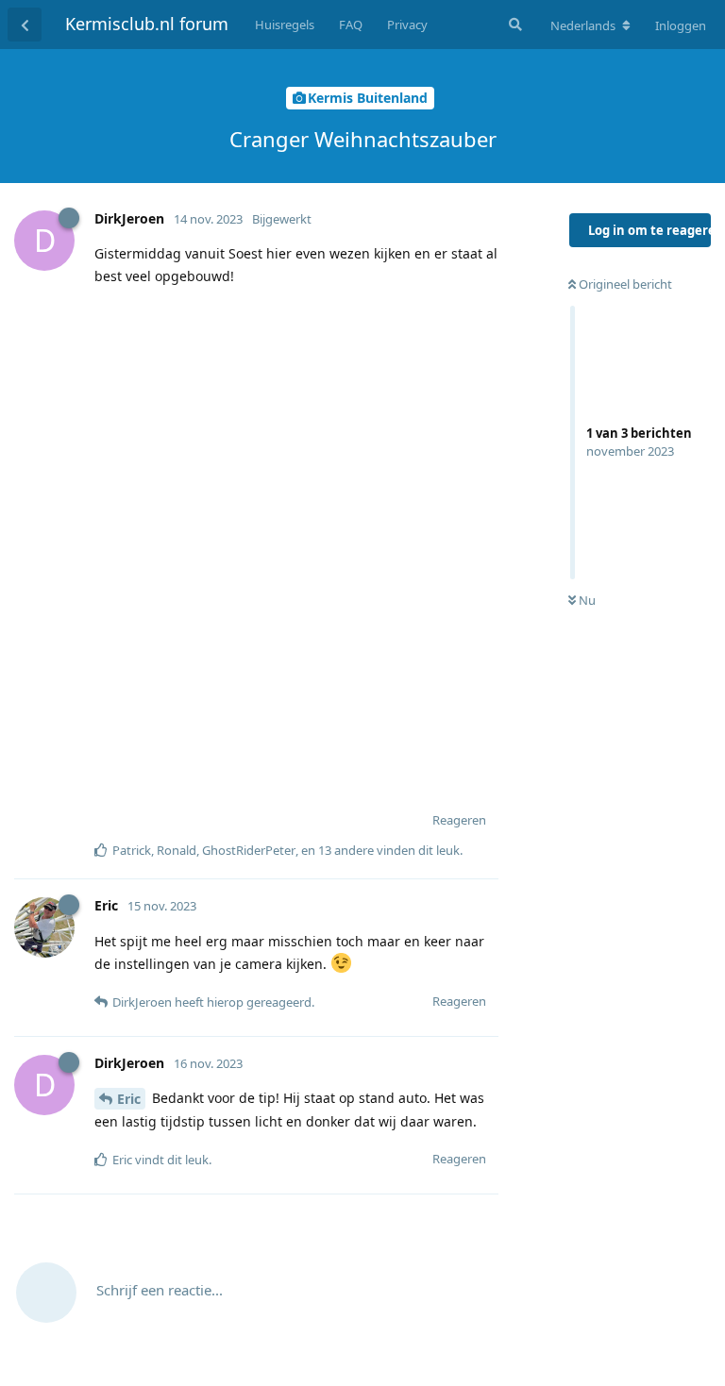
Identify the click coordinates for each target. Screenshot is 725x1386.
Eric (129, 1099)
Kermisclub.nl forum (146, 23)
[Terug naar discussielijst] (25, 25)
